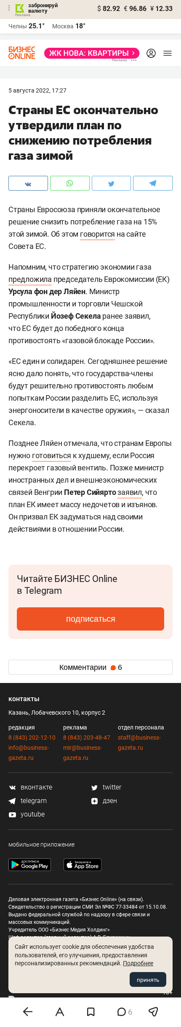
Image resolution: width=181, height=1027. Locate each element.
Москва (63, 26)
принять (148, 979)
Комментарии (90, 667)
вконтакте (35, 787)
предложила (30, 279)
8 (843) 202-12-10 (32, 737)
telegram (33, 801)
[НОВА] (89, 53)
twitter (111, 787)
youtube (32, 814)
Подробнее (138, 963)
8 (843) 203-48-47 (86, 737)
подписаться (90, 618)
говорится (97, 233)
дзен (109, 801)
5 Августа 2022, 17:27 (37, 90)
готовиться (51, 455)
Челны (17, 26)
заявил (129, 492)
